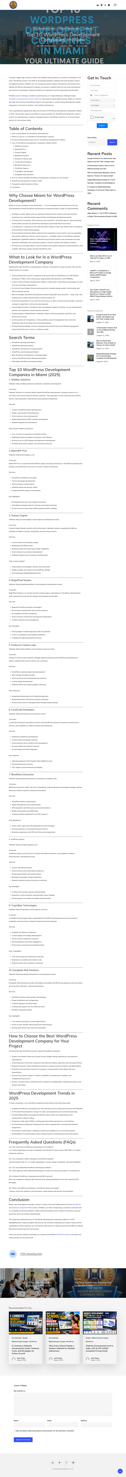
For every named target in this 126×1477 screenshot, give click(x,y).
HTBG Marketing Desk (48, 46)
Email (49, 1421)
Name (16, 1421)
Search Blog (91, 138)
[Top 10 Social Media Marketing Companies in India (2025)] (31, 1283)
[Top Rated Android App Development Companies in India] (94, 1283)
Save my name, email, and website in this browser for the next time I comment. (45, 1431)
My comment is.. (20, 1391)
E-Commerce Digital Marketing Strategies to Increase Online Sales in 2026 (101, 190)
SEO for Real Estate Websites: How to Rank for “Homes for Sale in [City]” (101, 174)
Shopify (24, 1338)
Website (84, 1421)
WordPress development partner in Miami (24, 99)
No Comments (81, 46)
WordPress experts (63, 1234)
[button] (115, 5)
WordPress (87, 29)
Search (112, 142)
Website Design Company (69, 29)
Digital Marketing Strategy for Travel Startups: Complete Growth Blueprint (101, 181)
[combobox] (92, 95)
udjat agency (92, 213)
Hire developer (16, 1338)
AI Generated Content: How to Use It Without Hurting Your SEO (100, 167)
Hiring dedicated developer (44, 29)
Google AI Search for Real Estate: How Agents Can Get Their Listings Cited (101, 160)
